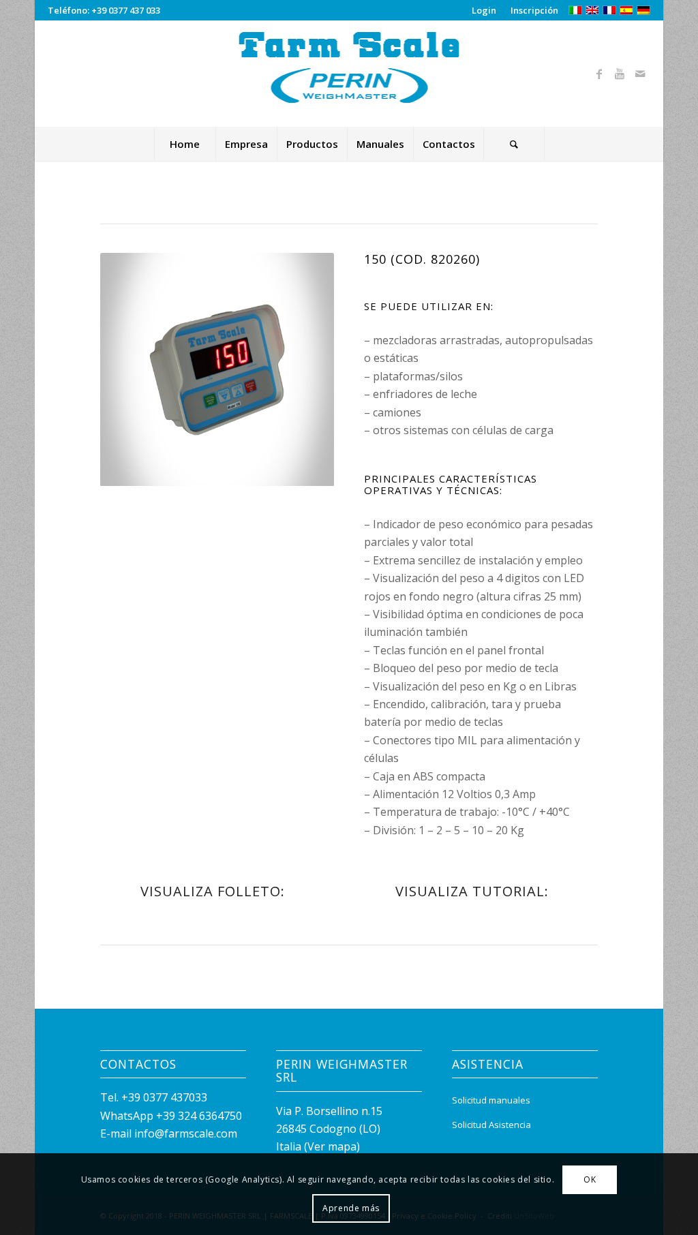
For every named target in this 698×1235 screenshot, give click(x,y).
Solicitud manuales (491, 1100)
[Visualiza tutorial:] (581, 900)
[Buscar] (514, 144)
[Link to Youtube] (619, 73)
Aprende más (351, 1208)
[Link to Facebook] (599, 73)
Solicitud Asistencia (491, 1124)
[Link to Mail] (640, 73)
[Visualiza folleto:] (317, 900)
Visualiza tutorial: (472, 891)
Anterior (130, 369)
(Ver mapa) (332, 1146)
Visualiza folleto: (212, 891)
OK (589, 1179)
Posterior (303, 369)
